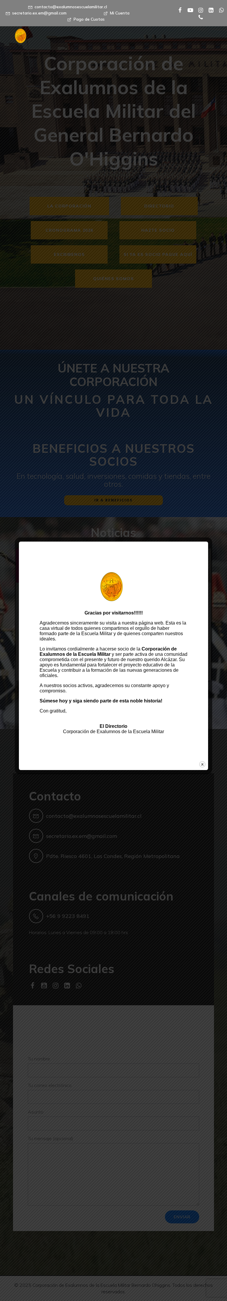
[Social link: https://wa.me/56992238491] (219, 9)
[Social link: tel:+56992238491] (198, 16)
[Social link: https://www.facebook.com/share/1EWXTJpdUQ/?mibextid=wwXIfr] (178, 9)
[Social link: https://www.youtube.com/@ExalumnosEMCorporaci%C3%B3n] (188, 9)
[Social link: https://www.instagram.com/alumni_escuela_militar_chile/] (198, 9)
